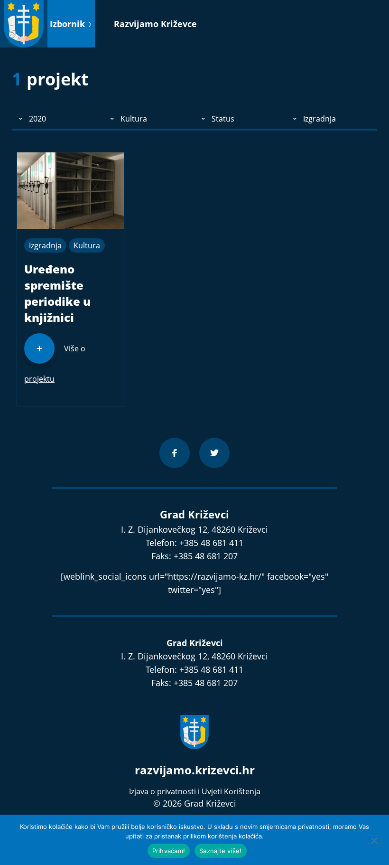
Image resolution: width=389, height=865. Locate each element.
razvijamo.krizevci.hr (195, 770)
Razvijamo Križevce (155, 23)
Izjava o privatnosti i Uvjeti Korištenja (194, 791)
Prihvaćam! (168, 851)
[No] (374, 839)
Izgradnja (45, 245)
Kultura (87, 245)
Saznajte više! (220, 851)
